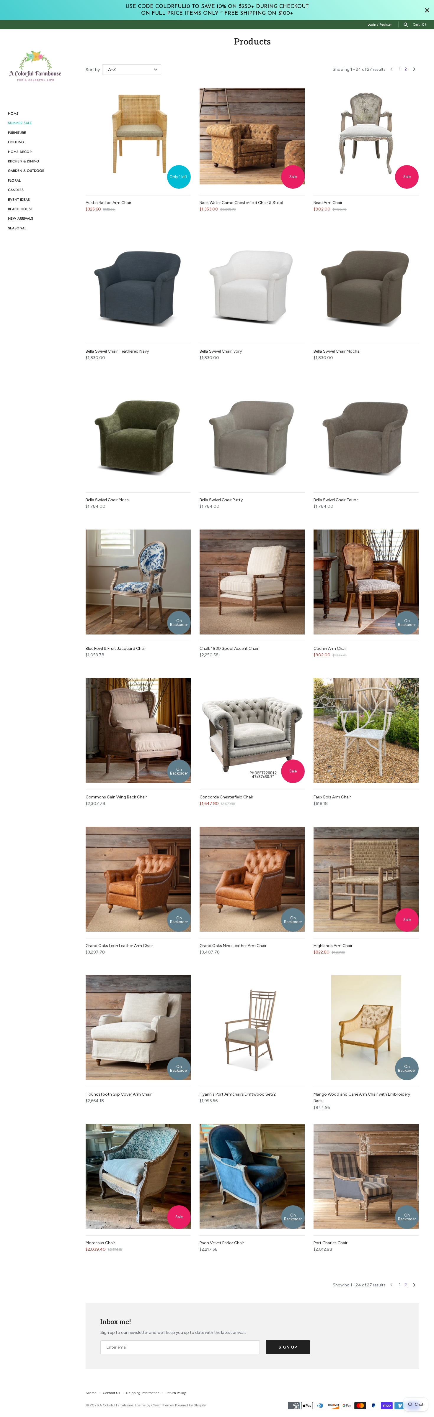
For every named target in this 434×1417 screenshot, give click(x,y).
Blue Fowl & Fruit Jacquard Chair (116, 648)
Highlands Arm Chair (333, 945)
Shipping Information (142, 1393)
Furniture (17, 132)
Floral (14, 180)
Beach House (20, 208)
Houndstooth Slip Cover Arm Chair (119, 1094)
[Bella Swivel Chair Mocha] (366, 284)
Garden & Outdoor (26, 170)
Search (91, 1393)
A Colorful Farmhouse (116, 1405)
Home (13, 113)
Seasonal (17, 228)
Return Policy (176, 1393)
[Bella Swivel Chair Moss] (138, 433)
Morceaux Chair (100, 1242)
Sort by (93, 69)
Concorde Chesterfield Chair (226, 797)
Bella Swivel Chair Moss (107, 499)
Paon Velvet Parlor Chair (222, 1242)
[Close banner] (427, 10)
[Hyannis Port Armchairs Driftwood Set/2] (252, 1027)
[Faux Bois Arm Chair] (366, 730)
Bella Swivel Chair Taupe (336, 499)
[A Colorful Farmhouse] (35, 66)
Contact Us (111, 1393)
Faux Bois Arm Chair (332, 797)
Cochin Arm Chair (330, 648)
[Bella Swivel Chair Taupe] (366, 433)
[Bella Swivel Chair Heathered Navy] (138, 284)
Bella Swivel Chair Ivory (221, 351)
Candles (16, 189)
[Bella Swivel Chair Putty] (252, 433)
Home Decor (20, 151)
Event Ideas (19, 199)
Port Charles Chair (330, 1242)
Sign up (287, 1347)
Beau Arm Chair (328, 202)
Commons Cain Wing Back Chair (116, 797)
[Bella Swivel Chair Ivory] (252, 284)
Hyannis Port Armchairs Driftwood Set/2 (238, 1094)
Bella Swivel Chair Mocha (337, 351)
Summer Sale (20, 122)
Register (385, 24)
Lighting (16, 141)
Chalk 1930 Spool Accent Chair (229, 648)
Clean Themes (162, 1405)
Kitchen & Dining (23, 161)
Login (372, 24)
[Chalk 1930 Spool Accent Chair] (252, 582)
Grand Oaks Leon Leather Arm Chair (119, 945)
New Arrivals (20, 218)
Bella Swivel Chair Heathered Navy (117, 351)
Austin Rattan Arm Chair (108, 202)
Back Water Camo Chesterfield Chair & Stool (241, 202)
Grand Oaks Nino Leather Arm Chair (233, 945)
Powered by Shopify (190, 1405)
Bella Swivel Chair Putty (221, 499)
